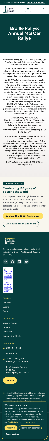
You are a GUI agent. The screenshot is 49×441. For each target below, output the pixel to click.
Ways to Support (10, 323)
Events (6, 307)
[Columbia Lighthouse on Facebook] (5, 261)
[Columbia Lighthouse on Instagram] (12, 261)
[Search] (43, 9)
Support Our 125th (12, 336)
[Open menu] (28, 9)
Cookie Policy (14, 422)
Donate (6, 328)
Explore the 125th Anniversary (23, 216)
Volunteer (7, 332)
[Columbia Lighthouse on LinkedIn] (19, 261)
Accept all (11, 428)
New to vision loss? (25, 2)
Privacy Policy (30, 422)
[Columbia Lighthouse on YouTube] (26, 261)
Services (7, 303)
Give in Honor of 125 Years (21, 224)
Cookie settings (12, 434)
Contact (6, 311)
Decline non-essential (30, 428)
